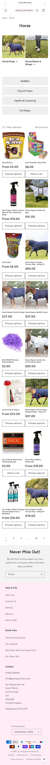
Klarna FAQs (11, 620)
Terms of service (17, 759)
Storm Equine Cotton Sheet (13, 312)
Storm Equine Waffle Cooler (36, 312)
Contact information (34, 759)
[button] (6, 10)
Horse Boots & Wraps (33, 63)
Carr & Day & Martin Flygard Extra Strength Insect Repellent (13, 512)
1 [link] (6, 538)
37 (36, 538)
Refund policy (22, 755)
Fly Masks (25, 110)
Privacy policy (36, 755)
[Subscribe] (41, 574)
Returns (9, 614)
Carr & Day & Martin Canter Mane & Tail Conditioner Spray (13, 212)
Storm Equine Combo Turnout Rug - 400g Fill (35, 263)
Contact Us (10, 601)
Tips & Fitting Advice (15, 637)
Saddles (25, 81)
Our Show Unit (12, 656)
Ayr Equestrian (23, 751)
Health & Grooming (25, 100)
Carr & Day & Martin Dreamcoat (33, 461)
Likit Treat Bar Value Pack (35, 163)
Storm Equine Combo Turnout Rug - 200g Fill (34, 511)
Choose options (13, 174)
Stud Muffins (7, 163)
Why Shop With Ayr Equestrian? (20, 650)
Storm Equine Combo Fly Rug (35, 211)
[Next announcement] (45, 3)
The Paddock (11, 644)
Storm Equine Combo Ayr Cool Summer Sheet (35, 361)
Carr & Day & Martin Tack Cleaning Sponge (12, 461)
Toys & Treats (24, 90)
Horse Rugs (8, 61)
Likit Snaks (6, 262)
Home (4, 18)
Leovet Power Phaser (10, 410)
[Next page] (44, 538)
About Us (9, 595)
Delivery (9, 607)
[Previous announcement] (5, 3)
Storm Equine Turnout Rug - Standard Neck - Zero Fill (36, 411)
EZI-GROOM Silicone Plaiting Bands (10, 361)
